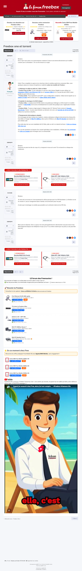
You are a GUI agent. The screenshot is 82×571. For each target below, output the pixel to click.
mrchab (9, 191)
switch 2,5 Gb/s (22, 97)
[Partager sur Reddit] (72, 72)
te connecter (72, 129)
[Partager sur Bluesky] (75, 72)
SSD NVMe (27, 104)
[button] (5, 6)
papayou (9, 55)
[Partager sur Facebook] (68, 72)
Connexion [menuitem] (65, 5)
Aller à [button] (75, 516)
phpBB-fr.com (43, 563)
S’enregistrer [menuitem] (66, 8)
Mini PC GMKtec (36, 119)
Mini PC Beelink (61, 119)
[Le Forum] (41, 6)
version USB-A (49, 92)
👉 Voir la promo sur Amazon (22, 183)
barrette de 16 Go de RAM (65, 110)
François (9, 91)
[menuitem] (32, 558)
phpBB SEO (44, 565)
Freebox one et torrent (17, 46)
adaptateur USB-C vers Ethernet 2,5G (29, 92)
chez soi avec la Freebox (36, 288)
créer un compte (25, 131)
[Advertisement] (41, 537)
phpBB (37, 561)
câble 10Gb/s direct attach (47, 97)
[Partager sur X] (70, 72)
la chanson (15, 379)
